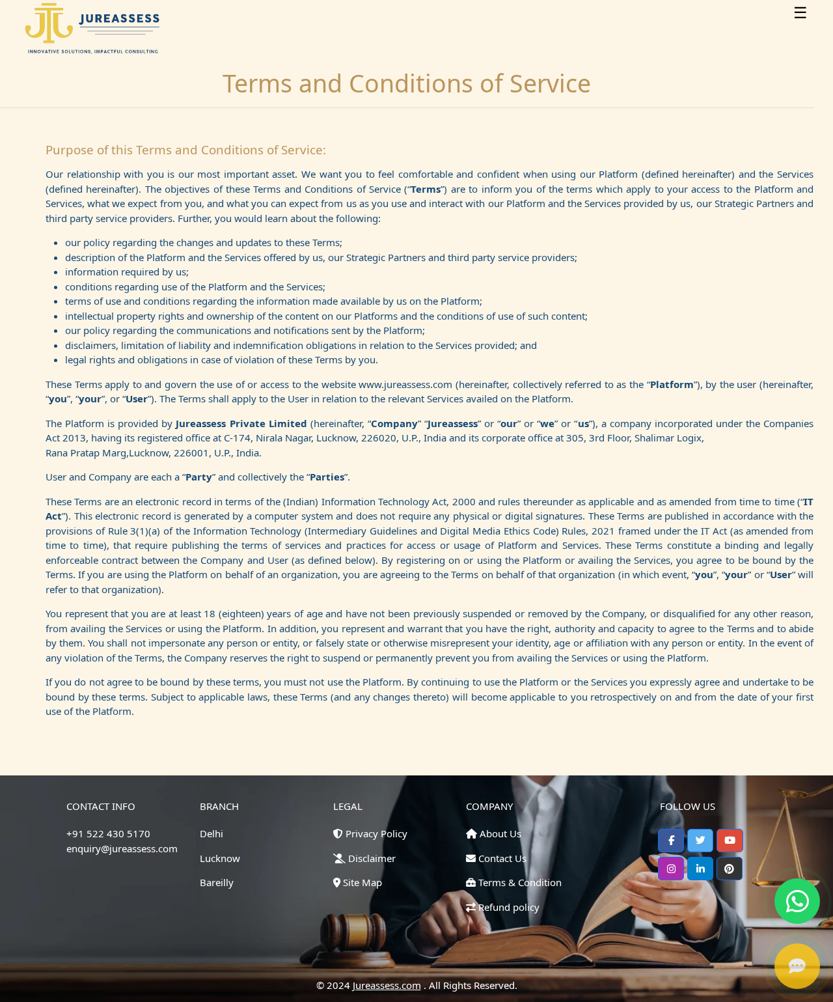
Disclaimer (371, 858)
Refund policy (507, 906)
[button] (671, 840)
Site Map (361, 882)
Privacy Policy (375, 833)
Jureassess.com (387, 985)
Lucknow (220, 858)
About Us (499, 833)
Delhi (211, 833)
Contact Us (501, 858)
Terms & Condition (519, 882)
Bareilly (217, 882)
